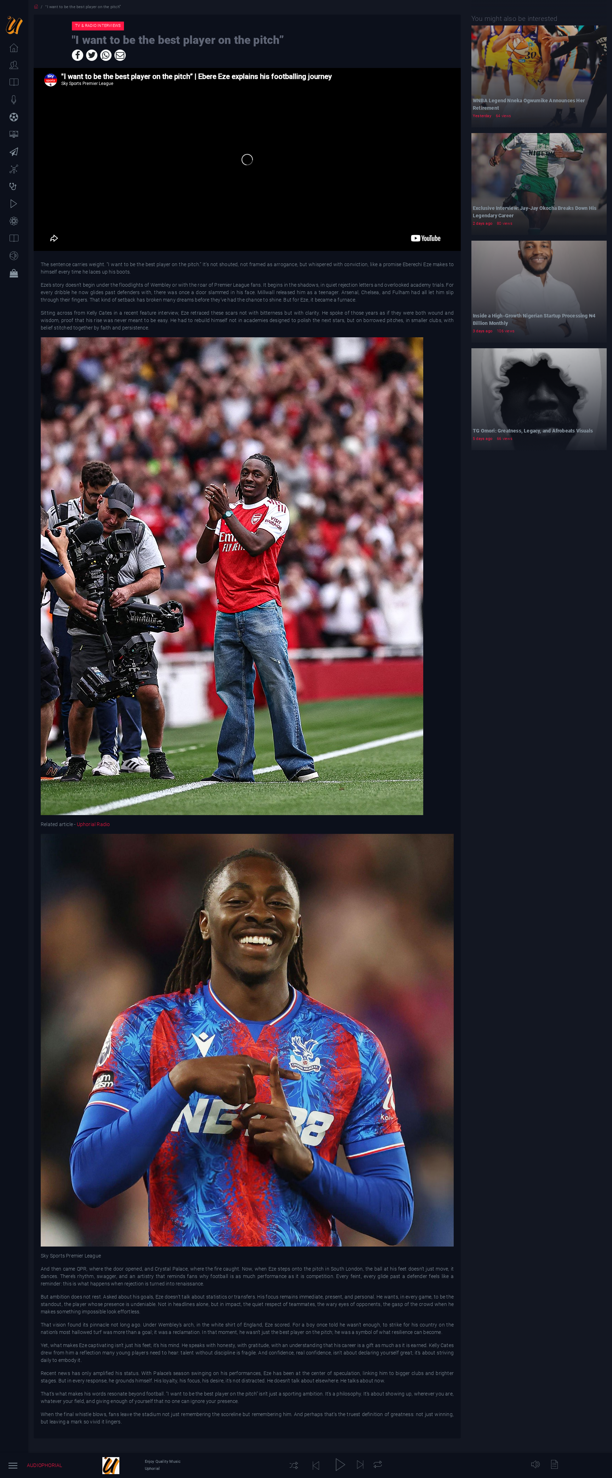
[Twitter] (91, 55)
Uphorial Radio (93, 824)
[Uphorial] (110, 1465)
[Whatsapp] (106, 55)
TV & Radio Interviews (98, 25)
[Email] (120, 55)
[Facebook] (77, 55)
